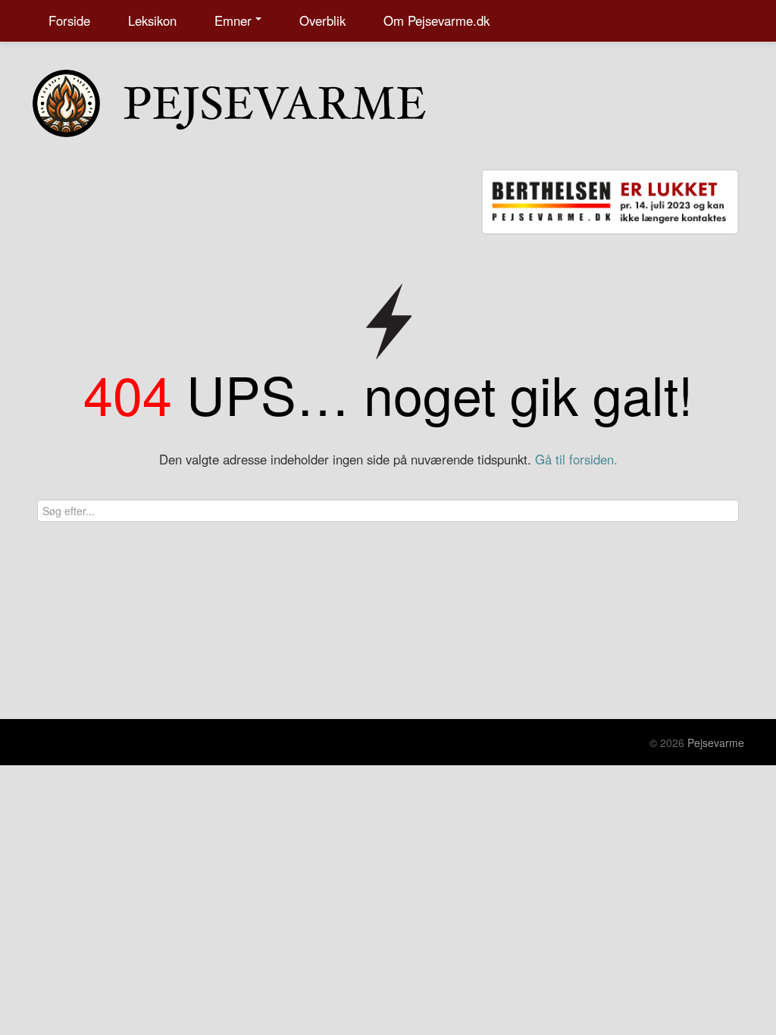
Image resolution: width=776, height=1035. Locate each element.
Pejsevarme (715, 742)
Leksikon (152, 20)
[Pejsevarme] (259, 100)
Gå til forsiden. (576, 459)
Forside (69, 20)
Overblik (322, 20)
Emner (233, 20)
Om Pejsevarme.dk (436, 20)
